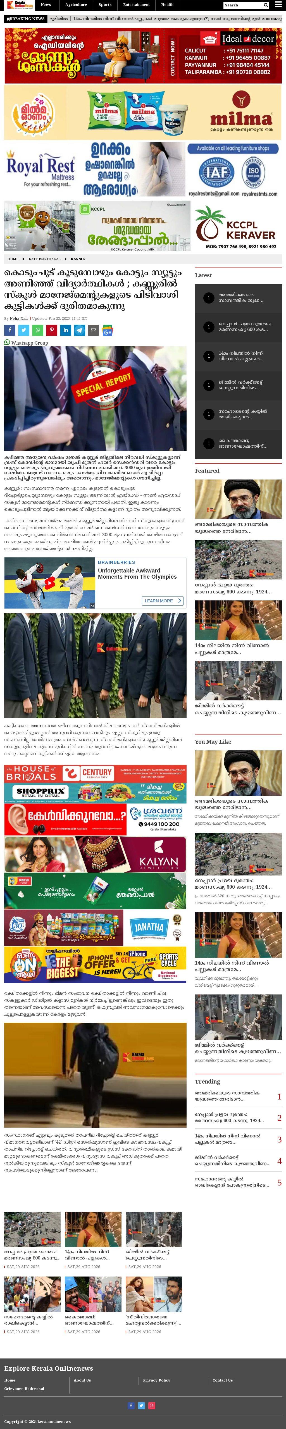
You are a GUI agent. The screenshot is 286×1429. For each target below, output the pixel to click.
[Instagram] (151, 1405)
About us (82, 1380)
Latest (203, 276)
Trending (207, 1082)
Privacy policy (156, 1380)
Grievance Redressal (24, 1389)
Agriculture (76, 5)
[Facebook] (131, 1405)
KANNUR (78, 259)
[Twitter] (141, 1405)
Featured (207, 471)
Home (13, 259)
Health (167, 5)
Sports (105, 5)
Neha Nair (19, 319)
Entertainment (136, 5)
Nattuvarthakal (45, 259)
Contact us (223, 1380)
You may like (213, 742)
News (46, 5)
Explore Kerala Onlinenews (48, 1369)
